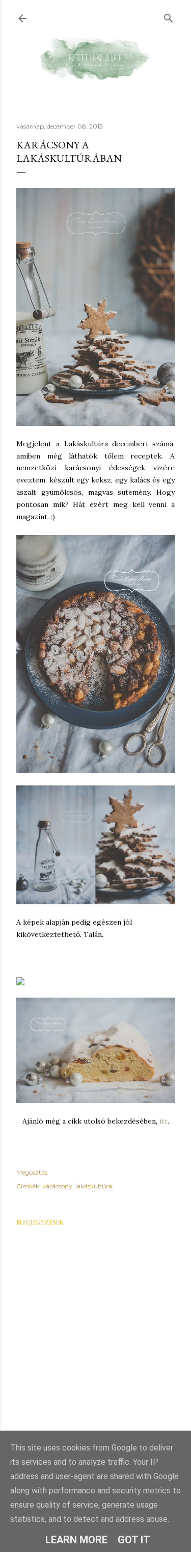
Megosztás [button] (31, 1172)
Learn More (76, 1540)
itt (162, 1121)
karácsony (57, 1186)
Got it (134, 1540)
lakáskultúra (93, 1186)
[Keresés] (168, 16)
